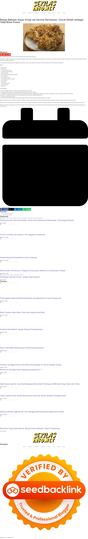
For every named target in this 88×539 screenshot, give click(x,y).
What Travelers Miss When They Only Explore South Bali (22, 312)
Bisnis (59, 12)
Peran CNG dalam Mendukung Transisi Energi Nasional (22, 348)
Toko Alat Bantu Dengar (7, 213)
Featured (30, 12)
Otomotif (43, 12)
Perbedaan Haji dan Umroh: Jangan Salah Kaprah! (20, 277)
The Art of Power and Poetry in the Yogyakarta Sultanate (22, 235)
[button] (1, 54)
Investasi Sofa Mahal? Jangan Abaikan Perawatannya (21, 329)
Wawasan (36, 12)
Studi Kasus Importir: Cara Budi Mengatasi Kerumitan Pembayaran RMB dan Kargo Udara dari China (40, 384)
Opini (54, 12)
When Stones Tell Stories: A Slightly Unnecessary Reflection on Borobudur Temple (32, 271)
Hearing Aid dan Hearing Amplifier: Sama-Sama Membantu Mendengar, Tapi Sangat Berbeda (37, 220)
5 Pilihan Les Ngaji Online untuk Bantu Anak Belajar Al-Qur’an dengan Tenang (30, 365)
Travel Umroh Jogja (6, 214)
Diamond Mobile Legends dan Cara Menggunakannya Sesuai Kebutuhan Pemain (32, 412)
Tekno (24, 12)
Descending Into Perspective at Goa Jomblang (18, 258)
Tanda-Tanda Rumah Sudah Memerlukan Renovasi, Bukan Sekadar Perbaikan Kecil (33, 396)
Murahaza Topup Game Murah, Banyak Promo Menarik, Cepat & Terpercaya (30, 428)
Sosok (63, 12)
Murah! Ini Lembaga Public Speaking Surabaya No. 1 (20, 370)
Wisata (48, 12)
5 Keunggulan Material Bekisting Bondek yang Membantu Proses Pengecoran (30, 298)
